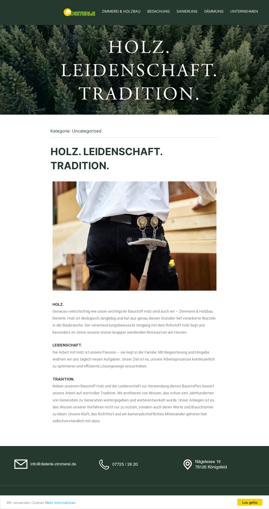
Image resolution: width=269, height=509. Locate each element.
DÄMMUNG (214, 11)
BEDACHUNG (158, 11)
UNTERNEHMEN (244, 11)
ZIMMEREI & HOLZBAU (121, 11)
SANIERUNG (187, 11)
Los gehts (250, 502)
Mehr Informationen (60, 502)
